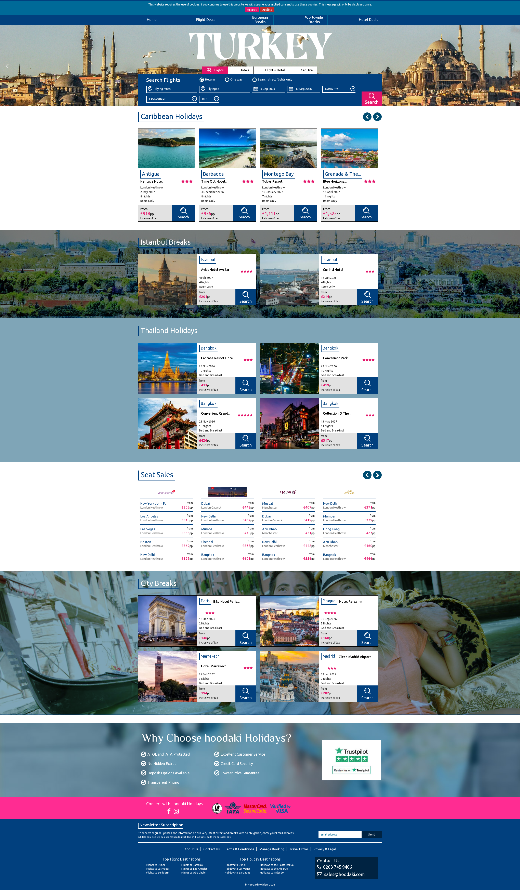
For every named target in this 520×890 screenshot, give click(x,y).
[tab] (215, 70)
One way (236, 79)
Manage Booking (271, 849)
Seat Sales (157, 475)
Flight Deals (205, 19)
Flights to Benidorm (157, 872)
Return (210, 79)
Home (152, 19)
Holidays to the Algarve (274, 868)
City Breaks (159, 583)
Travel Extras (299, 849)
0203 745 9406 (337, 866)
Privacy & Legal (325, 849)
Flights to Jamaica (192, 864)
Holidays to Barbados (237, 872)
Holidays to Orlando (272, 872)
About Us (191, 849)
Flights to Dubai (155, 864)
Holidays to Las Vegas (237, 868)
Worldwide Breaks (314, 19)
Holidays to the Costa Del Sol (277, 864)
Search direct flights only (275, 79)
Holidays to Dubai (235, 864)
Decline (267, 9)
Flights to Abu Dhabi (193, 872)
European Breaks (260, 19)
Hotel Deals (368, 19)
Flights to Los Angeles (194, 868)
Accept (252, 9)
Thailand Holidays (169, 330)
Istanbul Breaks (166, 242)
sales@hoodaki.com (344, 874)
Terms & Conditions (239, 849)
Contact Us (211, 849)
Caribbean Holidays (171, 116)
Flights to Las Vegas (158, 868)
